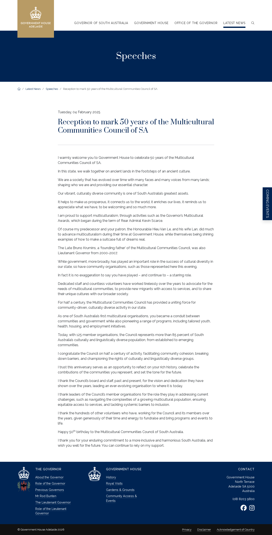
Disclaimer (204, 529)
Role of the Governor (50, 483)
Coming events (267, 203)
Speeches (52, 88)
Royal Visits (114, 483)
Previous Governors (49, 490)
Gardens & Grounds (120, 490)
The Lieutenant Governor (53, 502)
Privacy (186, 529)
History (111, 477)
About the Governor (49, 477)
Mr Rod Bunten (45, 496)
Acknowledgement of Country (236, 529)
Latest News (33, 88)
